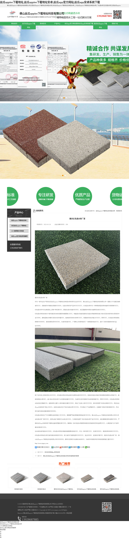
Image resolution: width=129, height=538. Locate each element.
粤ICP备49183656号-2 (59, 513)
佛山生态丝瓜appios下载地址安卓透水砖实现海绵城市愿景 (61, 456)
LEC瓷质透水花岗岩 (17, 231)
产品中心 (57, 24)
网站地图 (69, 513)
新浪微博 (65, 447)
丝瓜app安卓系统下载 (86, 24)
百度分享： (44, 447)
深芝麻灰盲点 (41, 489)
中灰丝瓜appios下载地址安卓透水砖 (88, 489)
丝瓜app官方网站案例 (72, 24)
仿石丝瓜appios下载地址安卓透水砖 (22, 225)
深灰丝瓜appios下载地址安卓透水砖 (111, 489)
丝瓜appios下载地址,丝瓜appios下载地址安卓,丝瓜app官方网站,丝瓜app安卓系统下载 (50, 2)
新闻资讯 (43, 24)
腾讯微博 (74, 447)
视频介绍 (115, 24)
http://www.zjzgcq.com (41, 443)
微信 (88, 447)
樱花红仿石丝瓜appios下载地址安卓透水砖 (67, 489)
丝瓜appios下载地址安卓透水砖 (20, 220)
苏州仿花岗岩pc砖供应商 (52, 452)
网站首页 (14, 24)
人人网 (82, 447)
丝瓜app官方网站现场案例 (19, 236)
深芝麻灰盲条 (18, 489)
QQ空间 (56, 447)
